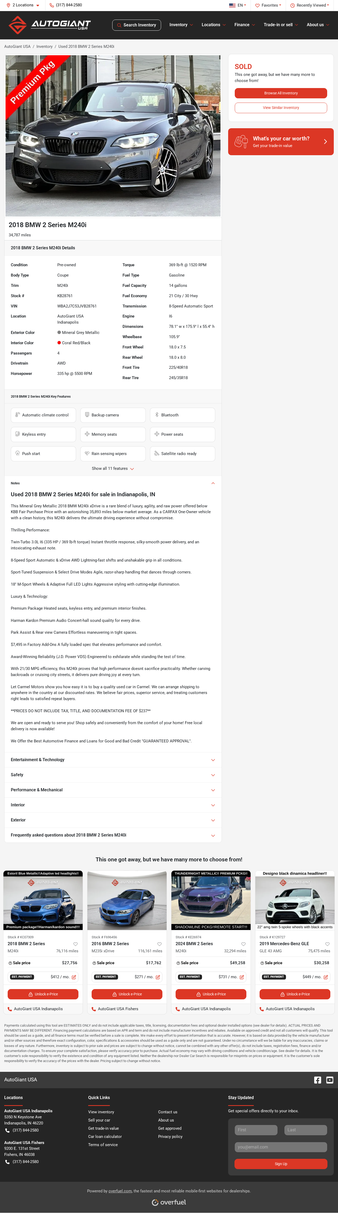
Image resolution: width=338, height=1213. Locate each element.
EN (240, 5)
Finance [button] (242, 24)
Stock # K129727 (272, 937)
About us (166, 1120)
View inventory (101, 1112)
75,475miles (319, 951)
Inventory (44, 46)
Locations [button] (211, 24)
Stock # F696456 (104, 937)
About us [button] (315, 24)
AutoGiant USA (17, 46)
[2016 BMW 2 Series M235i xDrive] (127, 900)
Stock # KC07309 (21, 937)
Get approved (169, 1128)
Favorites (270, 5)
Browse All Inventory (281, 93)
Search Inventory (140, 24)
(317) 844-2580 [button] (69, 5)
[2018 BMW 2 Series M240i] (43, 900)
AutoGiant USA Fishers (112, 1009)
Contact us (167, 1112)
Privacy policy (170, 1136)
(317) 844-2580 (26, 1130)
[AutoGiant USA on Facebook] (315, 1080)
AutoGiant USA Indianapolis (33, 1009)
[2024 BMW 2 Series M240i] (211, 900)
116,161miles (150, 951)
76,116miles (67, 951)
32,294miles (235, 951)
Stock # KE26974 (188, 937)
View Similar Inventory (281, 107)
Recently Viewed (311, 5)
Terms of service (103, 1144)
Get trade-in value (103, 1128)
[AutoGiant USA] (49, 25)
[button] (24, 5)
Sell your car (99, 1120)
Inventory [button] (178, 24)
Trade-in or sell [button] (278, 24)
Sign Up (281, 1164)
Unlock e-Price (46, 994)
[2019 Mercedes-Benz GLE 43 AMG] (295, 900)
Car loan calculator (105, 1136)
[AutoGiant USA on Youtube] (328, 1080)
